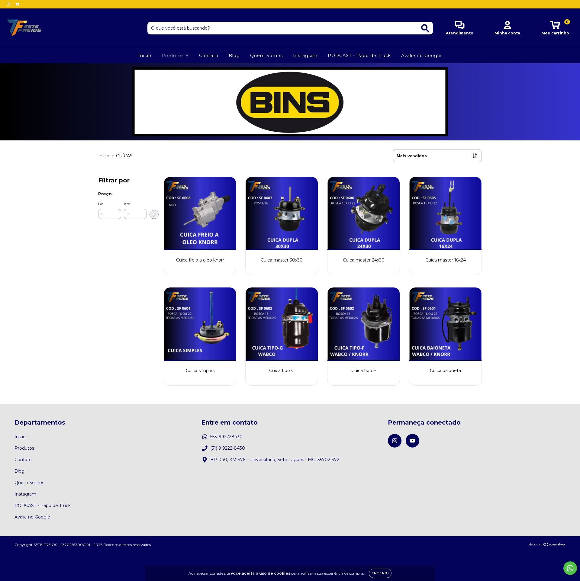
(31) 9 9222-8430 (227, 448)
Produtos (173, 55)
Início (144, 55)
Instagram (305, 55)
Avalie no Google (421, 55)
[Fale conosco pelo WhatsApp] (570, 568)
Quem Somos (266, 55)
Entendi (380, 573)
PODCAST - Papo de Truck (359, 55)
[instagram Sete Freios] (9, 4)
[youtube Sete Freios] (17, 4)
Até (127, 203)
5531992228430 (226, 436)
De (100, 203)
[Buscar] (425, 28)
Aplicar (154, 214)
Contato (208, 55)
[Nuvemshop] (547, 545)
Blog (234, 55)
